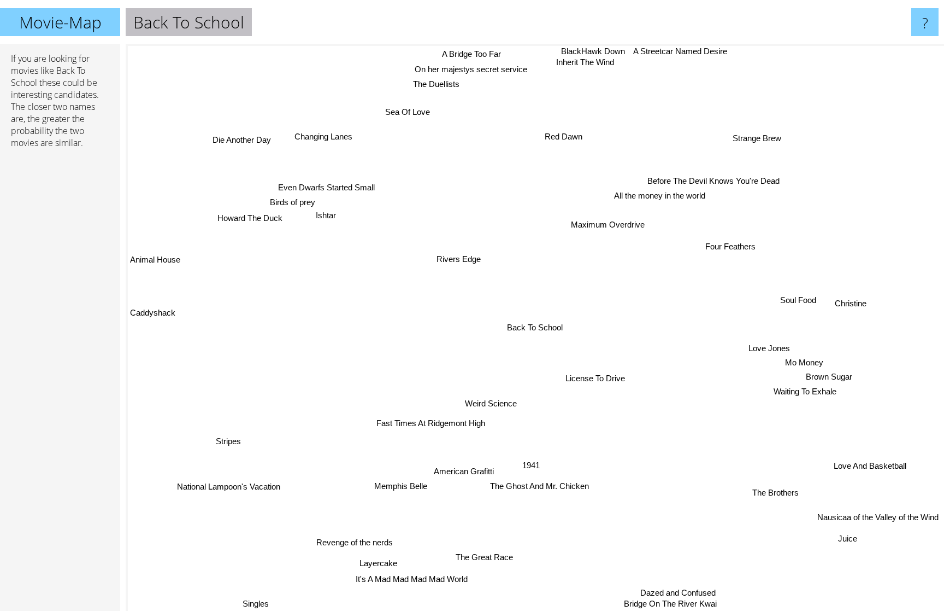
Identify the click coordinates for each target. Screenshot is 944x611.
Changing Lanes (326, 135)
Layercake (375, 562)
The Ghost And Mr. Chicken (539, 487)
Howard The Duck (251, 218)
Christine (850, 305)
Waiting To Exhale (805, 390)
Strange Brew (754, 137)
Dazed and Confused (677, 592)
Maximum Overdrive (607, 224)
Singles (253, 603)
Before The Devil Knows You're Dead (713, 181)
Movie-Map (60, 22)
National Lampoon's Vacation (228, 487)
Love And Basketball (870, 464)
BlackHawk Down (599, 51)
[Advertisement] (60, 324)
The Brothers (775, 491)
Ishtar (328, 218)
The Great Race (483, 557)
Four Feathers (729, 245)
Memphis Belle (406, 487)
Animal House (155, 262)
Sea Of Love (409, 111)
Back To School (535, 327)
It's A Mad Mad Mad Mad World (413, 579)
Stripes (228, 441)
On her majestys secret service (473, 68)
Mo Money (804, 361)
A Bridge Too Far (474, 54)
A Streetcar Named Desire (687, 51)
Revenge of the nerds (358, 544)
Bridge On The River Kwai (669, 603)
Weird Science (490, 403)
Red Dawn (564, 136)
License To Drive (593, 378)
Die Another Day (245, 137)
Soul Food (798, 299)
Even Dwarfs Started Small (318, 190)
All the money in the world (660, 195)
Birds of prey (291, 205)
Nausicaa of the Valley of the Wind (878, 516)
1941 (530, 465)
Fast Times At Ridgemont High (429, 423)
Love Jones (768, 347)
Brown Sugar (829, 376)
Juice (847, 537)
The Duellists (439, 83)
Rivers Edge (455, 260)
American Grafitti (457, 472)
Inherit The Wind (587, 62)
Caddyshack (152, 313)
